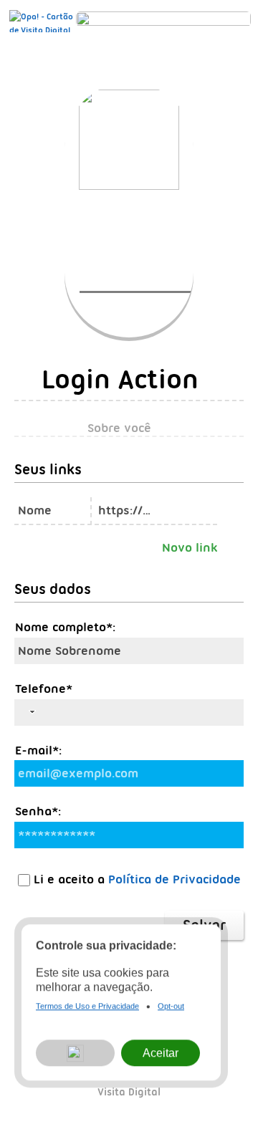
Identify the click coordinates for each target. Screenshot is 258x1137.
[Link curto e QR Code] (43, 1097)
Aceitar (160, 1054)
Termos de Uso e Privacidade (87, 1007)
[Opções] (75, 1055)
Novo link (189, 547)
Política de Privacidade (174, 879)
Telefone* (43, 688)
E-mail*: (38, 750)
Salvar (204, 925)
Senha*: (38, 811)
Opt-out (171, 1007)
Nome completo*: (65, 627)
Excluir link (232, 507)
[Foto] (144, 287)
